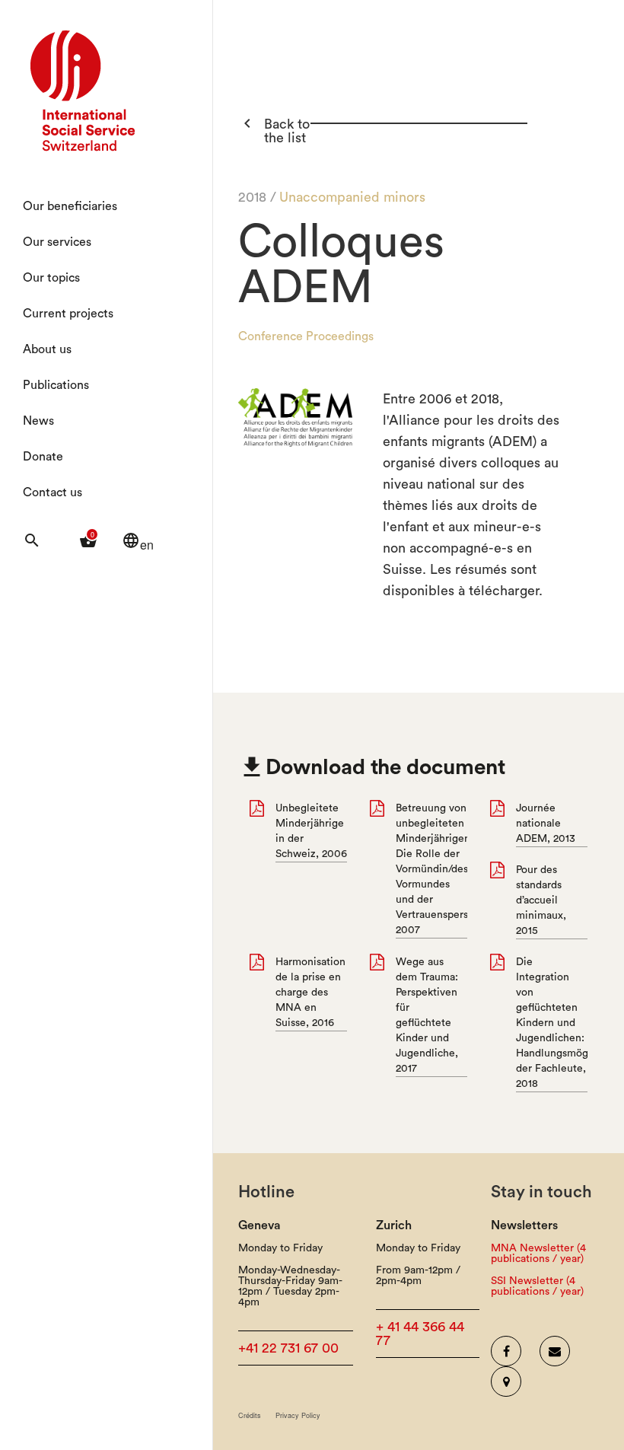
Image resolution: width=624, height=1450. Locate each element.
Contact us (52, 492)
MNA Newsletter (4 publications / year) (538, 1253)
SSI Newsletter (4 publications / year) (537, 1286)
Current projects (68, 314)
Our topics (51, 278)
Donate (43, 457)
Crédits (249, 1415)
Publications (56, 385)
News (38, 421)
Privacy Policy (297, 1415)
